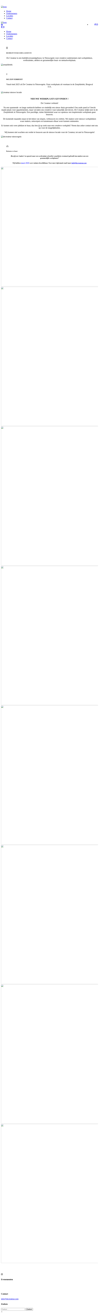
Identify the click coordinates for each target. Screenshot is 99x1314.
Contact (9, 18)
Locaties (9, 16)
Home (8, 11)
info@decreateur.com (78, 163)
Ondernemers (11, 13)
